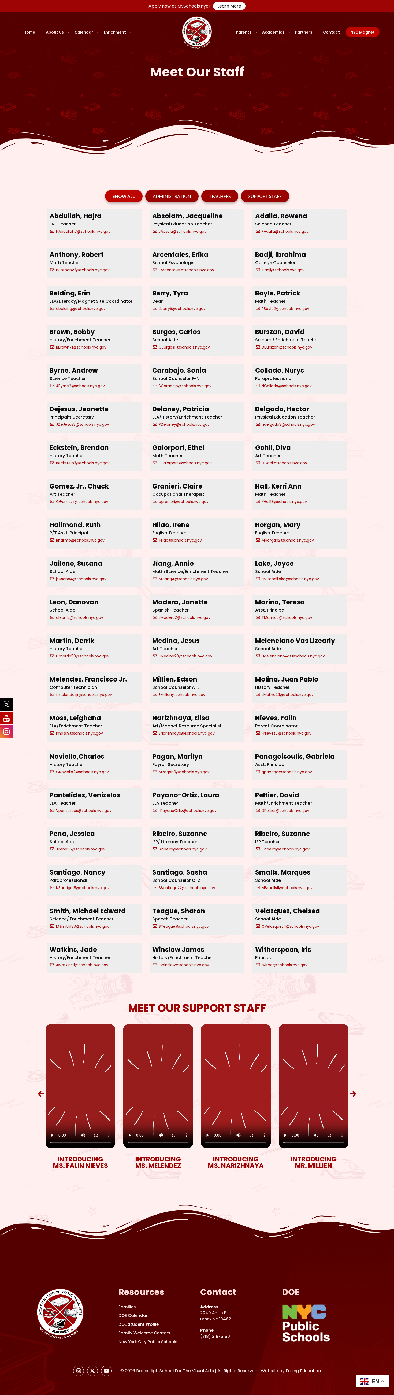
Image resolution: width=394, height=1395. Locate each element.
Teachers (220, 196)
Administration (172, 196)
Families (127, 1307)
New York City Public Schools (147, 1342)
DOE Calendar (133, 1315)
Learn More (229, 6)
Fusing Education (303, 1371)
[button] (41, 1093)
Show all (124, 196)
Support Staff (265, 196)
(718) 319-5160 (215, 1333)
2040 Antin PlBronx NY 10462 (215, 1313)
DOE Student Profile (138, 1324)
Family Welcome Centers (144, 1333)
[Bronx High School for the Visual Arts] (197, 32)
